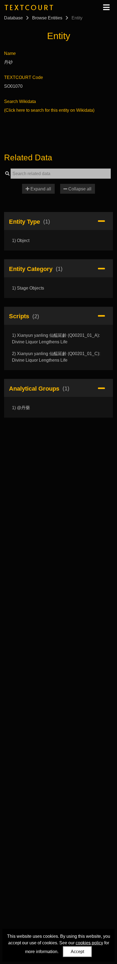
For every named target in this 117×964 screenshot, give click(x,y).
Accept (77, 951)
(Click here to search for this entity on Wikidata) (49, 110)
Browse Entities (47, 18)
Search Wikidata (20, 101)
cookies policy (89, 943)
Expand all (40, 189)
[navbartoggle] (106, 7)
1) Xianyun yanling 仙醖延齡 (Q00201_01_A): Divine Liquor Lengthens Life (56, 338)
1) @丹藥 (21, 407)
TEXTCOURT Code (23, 77)
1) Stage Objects (28, 288)
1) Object (20, 240)
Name (10, 53)
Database (13, 18)
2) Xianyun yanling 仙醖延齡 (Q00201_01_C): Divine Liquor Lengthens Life (56, 356)
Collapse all (79, 189)
